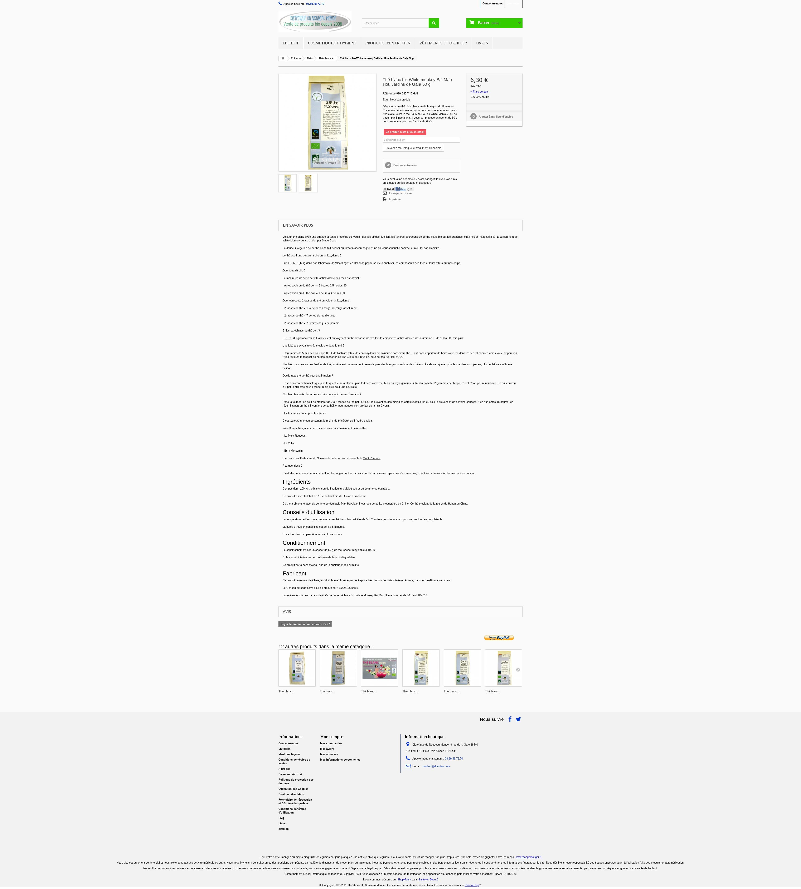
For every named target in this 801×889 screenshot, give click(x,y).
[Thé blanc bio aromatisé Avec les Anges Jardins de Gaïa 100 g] (297, 668)
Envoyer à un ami (400, 193)
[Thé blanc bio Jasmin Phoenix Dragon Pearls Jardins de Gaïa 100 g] (338, 668)
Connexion (513, 3)
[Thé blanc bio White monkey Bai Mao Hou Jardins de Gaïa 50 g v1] (288, 183)
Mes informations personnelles (340, 759)
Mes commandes (331, 743)
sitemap (283, 828)
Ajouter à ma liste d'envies (495, 116)
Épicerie (291, 42)
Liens (282, 823)
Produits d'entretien (388, 42)
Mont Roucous (371, 458)
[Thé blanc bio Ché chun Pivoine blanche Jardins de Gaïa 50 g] (421, 668)
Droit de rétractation (291, 794)
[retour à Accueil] (283, 58)
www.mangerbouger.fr (528, 857)
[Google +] (410, 188)
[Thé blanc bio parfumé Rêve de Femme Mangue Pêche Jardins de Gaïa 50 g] (462, 668)
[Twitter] (389, 188)
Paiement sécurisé (290, 774)
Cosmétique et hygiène (332, 42)
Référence (389, 93)
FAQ (281, 818)
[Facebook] (400, 188)
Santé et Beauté (428, 879)
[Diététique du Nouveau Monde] (317, 21)
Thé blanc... (286, 691)
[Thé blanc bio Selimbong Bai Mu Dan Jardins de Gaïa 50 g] (503, 668)
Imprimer (395, 199)
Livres (482, 42)
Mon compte (331, 736)
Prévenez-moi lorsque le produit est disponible (413, 147)
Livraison (284, 748)
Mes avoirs (327, 748)
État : (386, 99)
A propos (284, 768)
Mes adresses (329, 754)
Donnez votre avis (405, 165)
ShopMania (404, 879)
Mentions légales (289, 754)
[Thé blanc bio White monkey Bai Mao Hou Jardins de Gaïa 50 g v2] (308, 183)
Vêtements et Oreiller (443, 42)
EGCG (288, 338)
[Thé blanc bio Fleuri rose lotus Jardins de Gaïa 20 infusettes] (379, 668)
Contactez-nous (492, 3)
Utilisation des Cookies (293, 788)
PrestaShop (472, 885)
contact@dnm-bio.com (436, 766)
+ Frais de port (479, 91)
